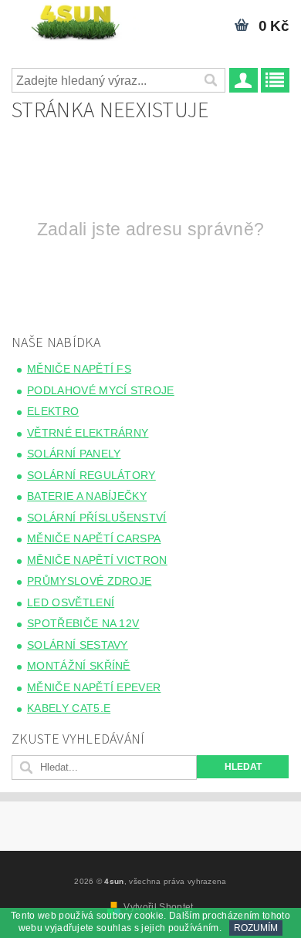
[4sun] (75, 20)
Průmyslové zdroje (89, 581)
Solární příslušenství (97, 517)
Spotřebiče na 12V (83, 623)
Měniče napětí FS (79, 369)
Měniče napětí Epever (94, 687)
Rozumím (256, 928)
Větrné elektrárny (87, 433)
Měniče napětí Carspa (94, 538)
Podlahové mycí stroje (100, 390)
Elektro (53, 411)
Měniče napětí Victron (97, 560)
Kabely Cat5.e (68, 708)
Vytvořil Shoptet (158, 907)
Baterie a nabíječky (87, 496)
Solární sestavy (77, 645)
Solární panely (73, 453)
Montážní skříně (78, 666)
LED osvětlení (70, 602)
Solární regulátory (91, 475)
